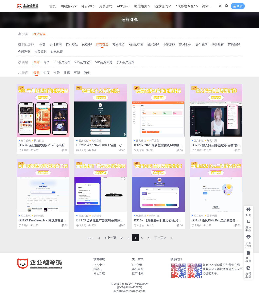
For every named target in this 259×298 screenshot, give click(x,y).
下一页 (158, 238)
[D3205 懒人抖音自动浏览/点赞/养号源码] (216, 110)
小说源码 (169, 44)
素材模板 (118, 44)
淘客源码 (40, 51)
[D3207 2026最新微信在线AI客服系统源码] (158, 110)
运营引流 (102, 44)
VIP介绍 (137, 265)
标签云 (97, 269)
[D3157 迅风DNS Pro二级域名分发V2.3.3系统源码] (216, 185)
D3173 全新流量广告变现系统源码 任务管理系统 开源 (99, 222)
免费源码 (105, 6)
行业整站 (72, 44)
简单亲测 (96, 140)
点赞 (57, 72)
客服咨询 (137, 269)
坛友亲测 (212, 140)
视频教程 (39, 140)
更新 (77, 72)
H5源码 (87, 44)
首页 (52, 6)
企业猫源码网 (141, 283)
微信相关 (140, 6)
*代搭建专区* (185, 6)
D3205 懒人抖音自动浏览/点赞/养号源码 (215, 147)
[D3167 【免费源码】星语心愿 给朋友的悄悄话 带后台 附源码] (158, 185)
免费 (47, 62)
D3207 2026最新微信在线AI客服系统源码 (158, 147)
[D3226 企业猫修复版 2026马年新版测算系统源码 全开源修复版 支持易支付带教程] (43, 110)
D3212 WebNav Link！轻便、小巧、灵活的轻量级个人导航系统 (99, 147)
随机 (87, 72)
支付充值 (201, 44)
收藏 (67, 72)
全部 (42, 44)
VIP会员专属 (103, 62)
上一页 (111, 238)
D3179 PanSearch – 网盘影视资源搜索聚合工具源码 (43, 222)
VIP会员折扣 (82, 62)
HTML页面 (135, 44)
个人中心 (99, 265)
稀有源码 (87, 6)
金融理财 (24, 51)
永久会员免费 (125, 62)
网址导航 (99, 273)
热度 (47, 72)
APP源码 (123, 6)
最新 (36, 72)
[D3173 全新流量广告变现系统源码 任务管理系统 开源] (100, 185)
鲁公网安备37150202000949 (129, 291)
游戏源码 (161, 6)
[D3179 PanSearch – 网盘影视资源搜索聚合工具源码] (43, 185)
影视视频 (57, 51)
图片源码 (153, 44)
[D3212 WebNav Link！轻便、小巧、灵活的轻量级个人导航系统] (100, 110)
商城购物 (185, 44)
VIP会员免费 (62, 62)
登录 (239, 6)
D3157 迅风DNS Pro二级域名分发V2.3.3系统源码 (215, 222)
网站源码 (67, 6)
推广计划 (137, 273)
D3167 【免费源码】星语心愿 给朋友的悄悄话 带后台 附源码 (158, 222)
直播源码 (234, 44)
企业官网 (56, 44)
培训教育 (218, 44)
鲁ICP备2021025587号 (129, 287)
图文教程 (83, 140)
